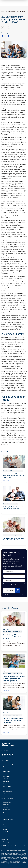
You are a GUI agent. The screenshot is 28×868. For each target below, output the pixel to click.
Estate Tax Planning (7, 786)
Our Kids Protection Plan (11, 175)
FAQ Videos (5, 826)
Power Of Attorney (6, 771)
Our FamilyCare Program (8, 819)
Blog (3, 824)
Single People (5, 807)
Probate (4, 788)
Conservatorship (6, 781)
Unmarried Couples (6, 809)
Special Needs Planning (7, 791)
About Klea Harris (6, 817)
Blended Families (6, 804)
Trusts (4, 769)
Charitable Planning (6, 779)
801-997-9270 (4, 751)
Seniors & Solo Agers (7, 802)
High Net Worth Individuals (8, 812)
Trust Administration (7, 793)
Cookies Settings (5, 842)
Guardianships (5, 774)
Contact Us (5, 829)
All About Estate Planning (8, 764)
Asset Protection (6, 776)
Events (4, 822)
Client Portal (5, 831)
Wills (3, 766)
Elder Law (4, 783)
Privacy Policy (4, 839)
